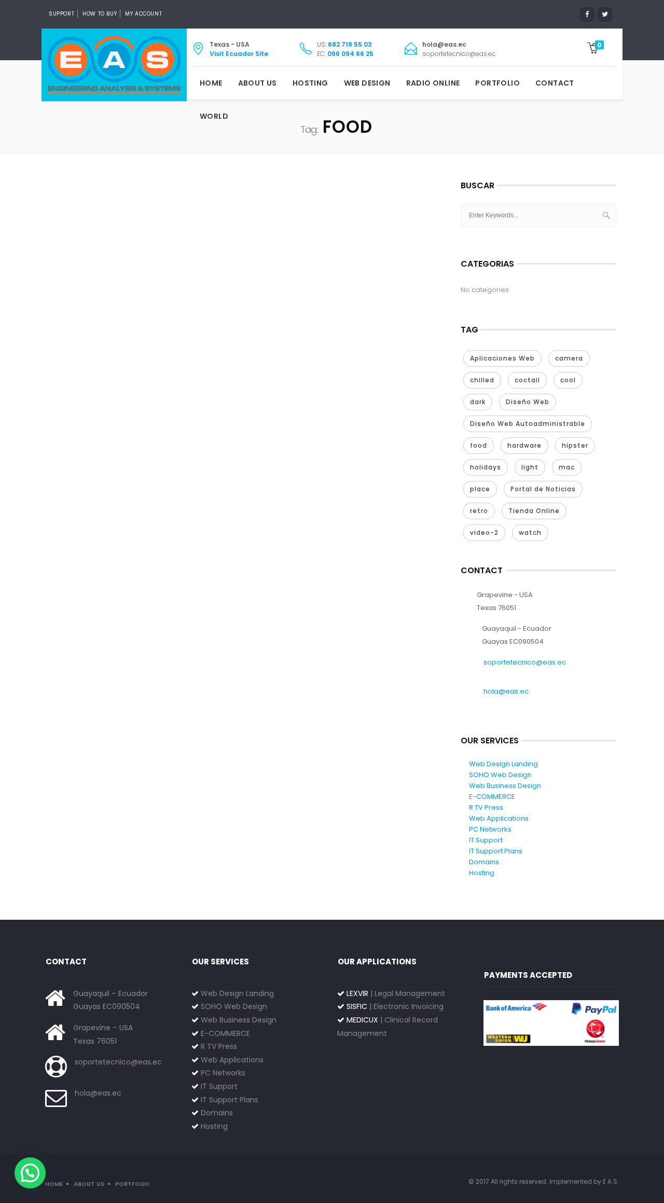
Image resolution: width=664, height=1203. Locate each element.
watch (530, 532)
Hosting (310, 83)
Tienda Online (534, 510)
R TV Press (486, 807)
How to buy (99, 14)
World (214, 116)
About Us (257, 83)
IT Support (486, 840)
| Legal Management (396, 993)
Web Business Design (505, 786)
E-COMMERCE (492, 796)
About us (89, 1184)
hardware (524, 445)
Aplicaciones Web (502, 358)
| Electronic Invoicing (395, 1006)
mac (567, 467)
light (529, 467)
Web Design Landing (503, 764)
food (478, 445)
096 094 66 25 (350, 53)
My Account (143, 14)
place (480, 489)
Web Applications (499, 818)
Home (211, 83)
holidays (485, 467)
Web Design (367, 83)
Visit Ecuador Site (239, 53)
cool (568, 380)
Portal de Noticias (543, 489)
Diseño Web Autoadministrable (527, 423)
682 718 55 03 (350, 44)
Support (61, 14)
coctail (527, 380)
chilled (482, 380)
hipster (575, 445)
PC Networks (490, 829)
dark (478, 401)
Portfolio (497, 83)
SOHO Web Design (500, 775)
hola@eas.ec (506, 691)
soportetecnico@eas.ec (524, 662)
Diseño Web (527, 401)
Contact (554, 83)
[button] (30, 1172)
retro (479, 510)
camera (569, 358)
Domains (484, 862)
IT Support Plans (495, 851)
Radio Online (433, 83)
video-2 (484, 532)
